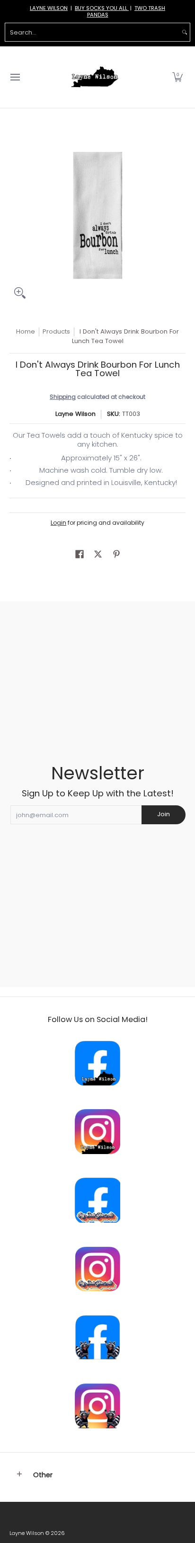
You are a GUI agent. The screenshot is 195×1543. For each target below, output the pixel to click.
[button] (177, 77)
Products (56, 331)
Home (25, 331)
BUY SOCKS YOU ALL (102, 8)
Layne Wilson (75, 413)
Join (163, 814)
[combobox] (92, 32)
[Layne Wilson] (94, 77)
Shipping (63, 397)
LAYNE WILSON (49, 8)
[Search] (184, 32)
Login (58, 523)
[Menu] (14, 77)
